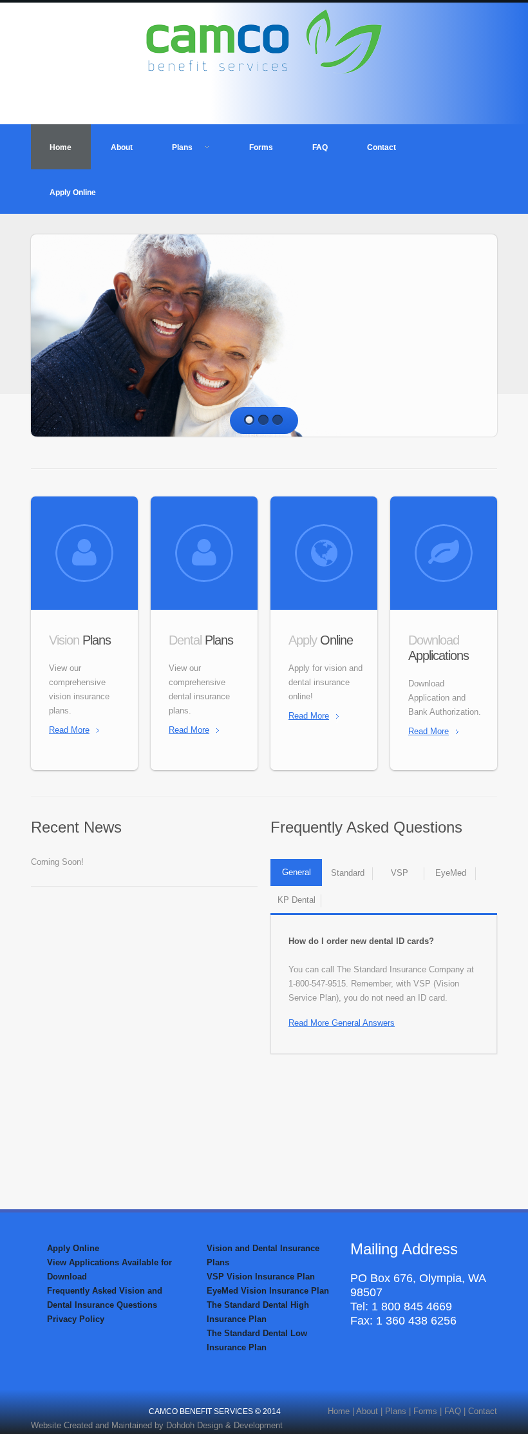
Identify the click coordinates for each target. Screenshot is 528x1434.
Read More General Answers (341, 1023)
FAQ (320, 147)
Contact (381, 147)
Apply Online (73, 192)
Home (60, 147)
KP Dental (297, 900)
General (296, 872)
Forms (261, 147)
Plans (182, 147)
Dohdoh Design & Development (224, 1425)
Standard (347, 873)
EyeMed (450, 873)
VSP (399, 873)
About (122, 147)
